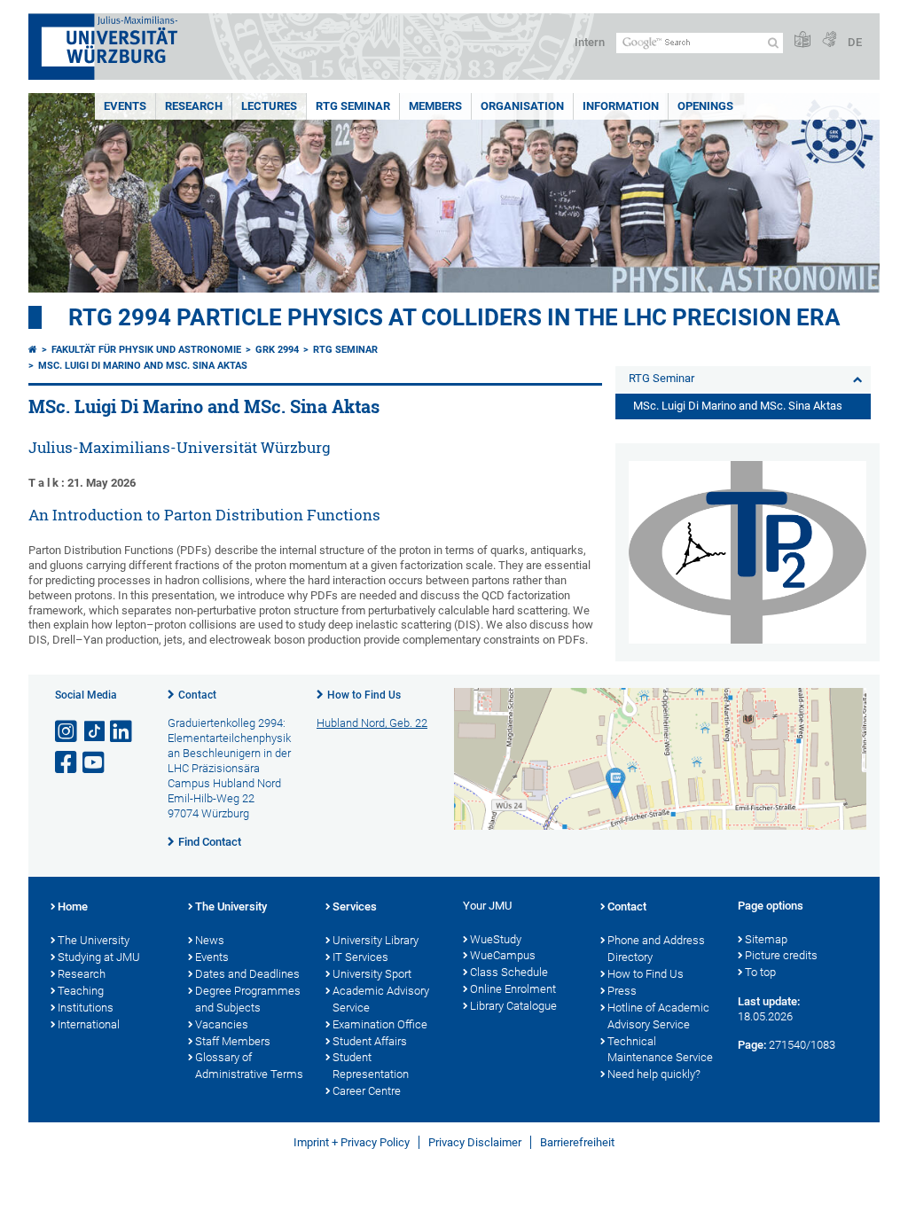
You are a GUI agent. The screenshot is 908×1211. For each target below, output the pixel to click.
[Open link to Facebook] (67, 762)
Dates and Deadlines (247, 974)
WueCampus (503, 955)
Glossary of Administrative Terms (249, 1066)
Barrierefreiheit (577, 1142)
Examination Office (380, 1024)
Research (194, 106)
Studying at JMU (99, 957)
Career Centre (367, 1091)
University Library (376, 940)
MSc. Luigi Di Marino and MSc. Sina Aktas (142, 365)
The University (93, 940)
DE (855, 42)
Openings (705, 106)
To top (760, 972)
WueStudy (495, 939)
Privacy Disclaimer (474, 1142)
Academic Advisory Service (381, 999)
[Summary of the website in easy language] (802, 40)
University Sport (372, 974)
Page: (752, 1044)
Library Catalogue (513, 1005)
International (89, 1024)
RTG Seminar (353, 106)
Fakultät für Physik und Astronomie (146, 349)
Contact (197, 695)
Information (621, 106)
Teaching (81, 990)
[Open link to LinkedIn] (122, 731)
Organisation (522, 106)
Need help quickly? (654, 1074)
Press (622, 990)
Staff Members (232, 1041)
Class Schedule (509, 972)
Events (125, 106)
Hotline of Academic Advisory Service (658, 1016)
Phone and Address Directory (656, 949)
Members (435, 106)
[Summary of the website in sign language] (829, 40)
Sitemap (766, 939)
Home (73, 906)
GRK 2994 (277, 349)
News (209, 940)
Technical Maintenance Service (660, 1050)
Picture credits (781, 955)
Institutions (86, 1007)
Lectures (269, 106)
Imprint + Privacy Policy (352, 1142)
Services (355, 906)
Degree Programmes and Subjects (248, 999)
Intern (590, 42)
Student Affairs (370, 1041)
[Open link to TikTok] (94, 731)
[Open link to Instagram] (67, 731)
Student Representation (371, 1066)
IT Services (360, 957)
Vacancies (221, 1024)
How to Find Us (364, 695)
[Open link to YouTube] (94, 762)
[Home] (32, 349)
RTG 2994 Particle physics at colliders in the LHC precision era (454, 317)
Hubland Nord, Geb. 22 (372, 723)
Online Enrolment (513, 989)
